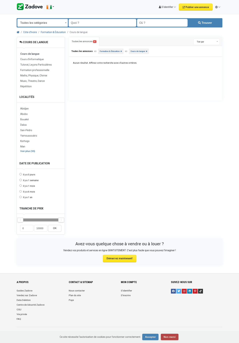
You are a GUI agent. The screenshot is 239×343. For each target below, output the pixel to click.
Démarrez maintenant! (120, 258)
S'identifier (126, 290)
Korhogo (25, 141)
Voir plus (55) (27, 151)
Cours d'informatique (32, 59)
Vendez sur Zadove (27, 295)
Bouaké (24, 119)
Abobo (24, 114)
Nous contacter (77, 290)
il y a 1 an (27, 197)
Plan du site (75, 295)
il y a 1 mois (29, 185)
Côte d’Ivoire (30, 32)
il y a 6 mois (29, 191)
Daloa (23, 124)
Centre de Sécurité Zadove (30, 304)
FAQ (19, 318)
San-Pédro (26, 130)
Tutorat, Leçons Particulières (36, 64)
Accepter (150, 336)
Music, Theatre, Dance (32, 81)
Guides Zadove (24, 290)
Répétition (26, 86)
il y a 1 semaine (30, 180)
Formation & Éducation (53, 32)
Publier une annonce (197, 7)
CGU (19, 309)
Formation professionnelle (34, 70)
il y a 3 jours (29, 174)
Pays (71, 300)
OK (55, 228)
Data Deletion (24, 300)
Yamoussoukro (28, 135)
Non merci (170, 336)
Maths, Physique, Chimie (33, 75)
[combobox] (42, 23)
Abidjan (24, 108)
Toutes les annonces (83, 41)
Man (22, 146)
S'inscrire (126, 295)
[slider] (20, 219)
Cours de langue (35, 42)
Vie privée (22, 314)
